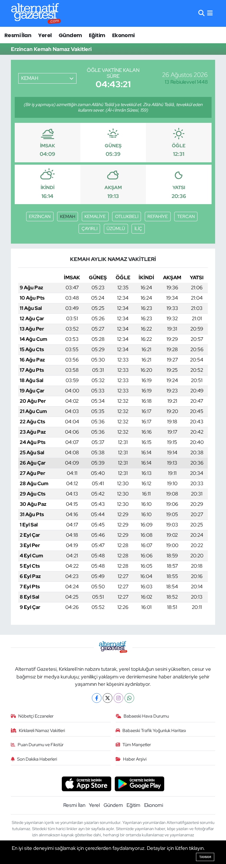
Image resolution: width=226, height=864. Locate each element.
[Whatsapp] (129, 698)
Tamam (205, 857)
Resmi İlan (17, 35)
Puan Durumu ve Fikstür (41, 745)
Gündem (70, 35)
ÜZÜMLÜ (116, 229)
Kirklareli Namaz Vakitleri (42, 731)
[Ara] (201, 13)
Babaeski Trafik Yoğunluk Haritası (154, 731)
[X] (107, 698)
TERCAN (186, 216)
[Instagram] (118, 698)
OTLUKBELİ (126, 216)
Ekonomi (123, 35)
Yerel (45, 35)
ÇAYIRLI (89, 229)
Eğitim (97, 35)
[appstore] (86, 783)
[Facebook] (97, 698)
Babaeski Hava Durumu (146, 716)
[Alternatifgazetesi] (36, 13)
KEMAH (67, 216)
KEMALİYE (95, 216)
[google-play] (140, 783)
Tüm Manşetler (136, 745)
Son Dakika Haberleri (37, 759)
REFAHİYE (157, 216)
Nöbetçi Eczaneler (36, 716)
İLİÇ (138, 229)
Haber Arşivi (135, 759)
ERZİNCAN (40, 216)
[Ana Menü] (210, 13)
